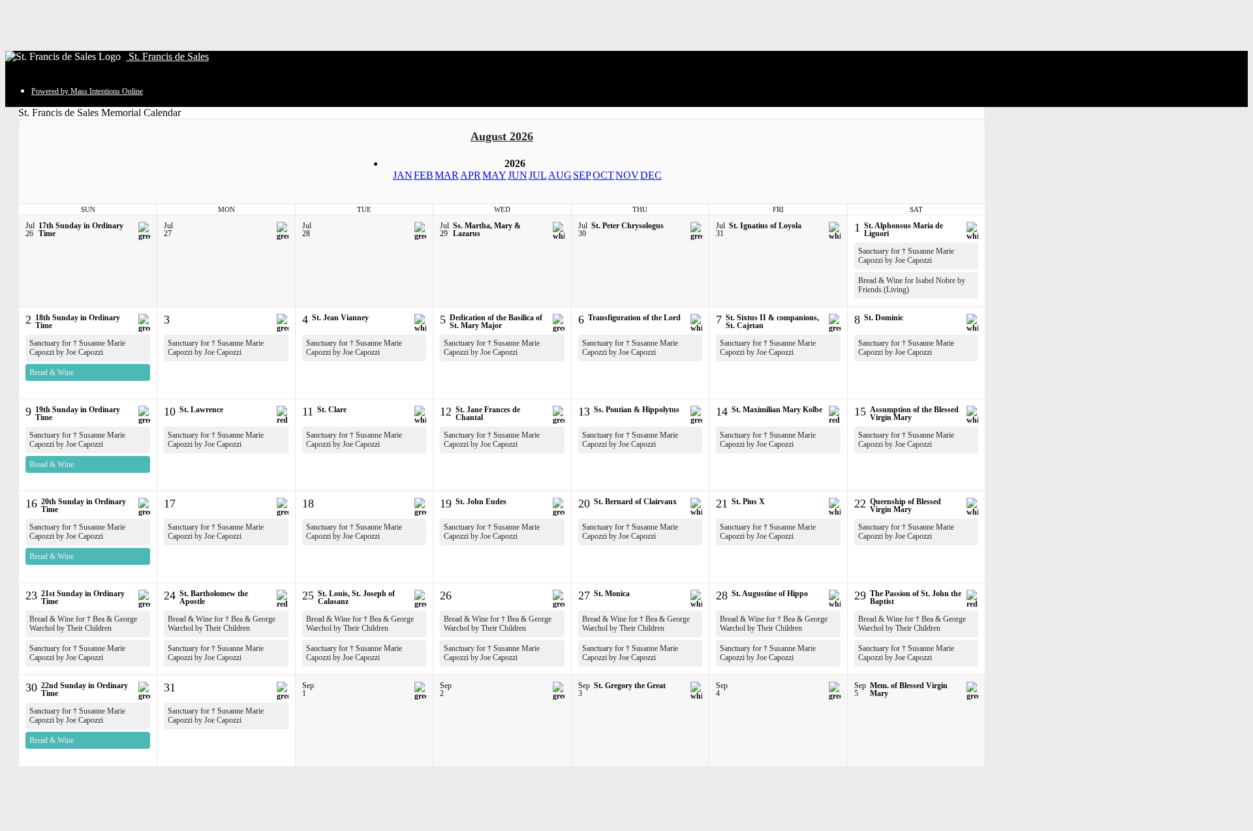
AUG (560, 175)
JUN (517, 175)
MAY (494, 175)
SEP (582, 175)
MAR (447, 175)
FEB (423, 175)
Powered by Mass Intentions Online (87, 91)
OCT (603, 175)
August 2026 (502, 136)
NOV (627, 175)
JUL (538, 175)
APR (470, 175)
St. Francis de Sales (167, 56)
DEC (651, 175)
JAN (402, 175)
